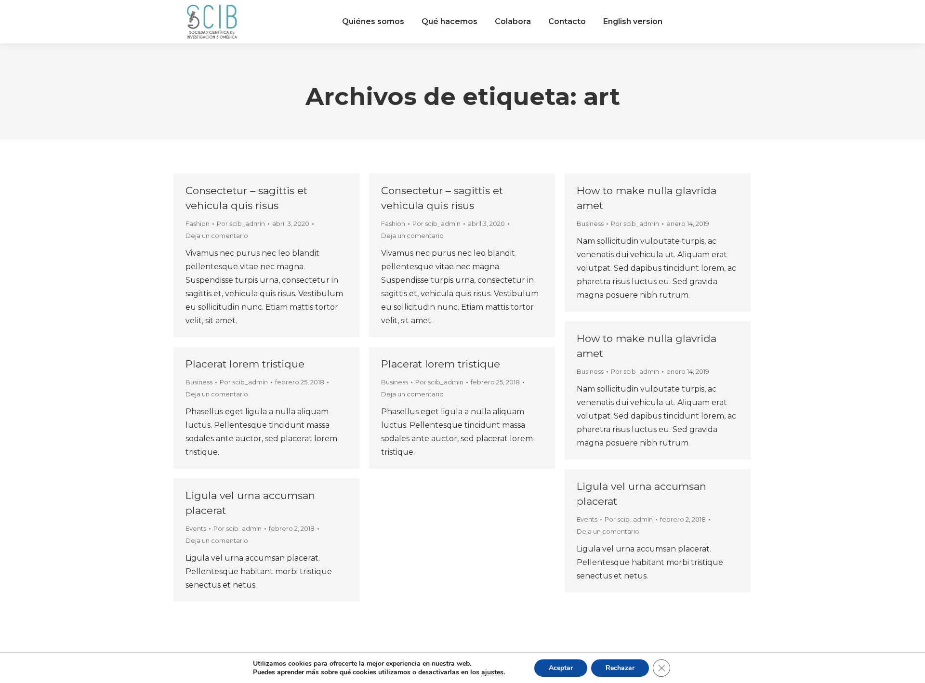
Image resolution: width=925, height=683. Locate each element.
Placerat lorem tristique (244, 364)
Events (587, 519)
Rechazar (620, 667)
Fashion (197, 223)
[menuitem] (373, 22)
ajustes (492, 672)
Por (241, 223)
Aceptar (561, 667)
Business (590, 223)
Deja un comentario (216, 235)
